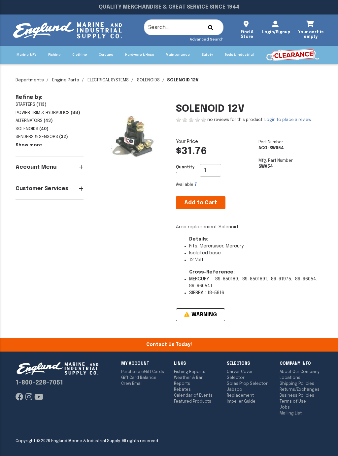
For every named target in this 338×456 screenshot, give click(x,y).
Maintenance (178, 54)
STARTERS (25, 104)
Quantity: (185, 170)
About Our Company (300, 372)
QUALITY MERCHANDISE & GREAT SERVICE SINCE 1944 (169, 7)
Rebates (182, 390)
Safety (207, 54)
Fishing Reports (189, 372)
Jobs (285, 408)
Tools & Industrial (239, 54)
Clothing (79, 54)
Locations (290, 378)
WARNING (203, 315)
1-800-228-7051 (39, 383)
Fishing (54, 54)
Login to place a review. (288, 120)
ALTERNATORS (29, 121)
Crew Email (132, 384)
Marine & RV (26, 54)
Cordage (106, 54)
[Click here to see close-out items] (292, 55)
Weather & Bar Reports (188, 381)
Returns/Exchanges (300, 390)
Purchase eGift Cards (142, 372)
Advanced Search (206, 40)
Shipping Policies (297, 384)
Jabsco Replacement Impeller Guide (241, 396)
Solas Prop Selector (247, 384)
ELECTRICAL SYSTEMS (108, 80)
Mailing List (291, 413)
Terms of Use (293, 402)
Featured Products (192, 402)
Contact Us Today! (169, 344)
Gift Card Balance (138, 378)
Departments (30, 80)
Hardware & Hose (139, 54)
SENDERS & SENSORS (37, 137)
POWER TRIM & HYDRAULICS (43, 113)
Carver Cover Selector (240, 375)
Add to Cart (200, 203)
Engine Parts (65, 80)
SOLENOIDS (148, 80)
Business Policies (297, 396)
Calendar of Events (193, 396)
